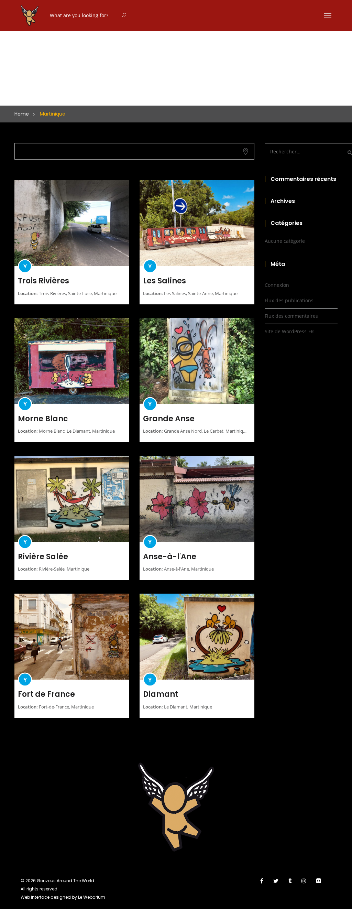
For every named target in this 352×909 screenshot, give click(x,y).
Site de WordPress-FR (289, 331)
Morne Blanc (43, 418)
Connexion (277, 285)
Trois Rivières (43, 280)
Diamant (160, 694)
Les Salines (164, 280)
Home (21, 113)
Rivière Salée (43, 556)
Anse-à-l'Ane (169, 556)
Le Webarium (91, 897)
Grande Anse (169, 418)
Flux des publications (289, 300)
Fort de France (46, 694)
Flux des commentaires (291, 316)
